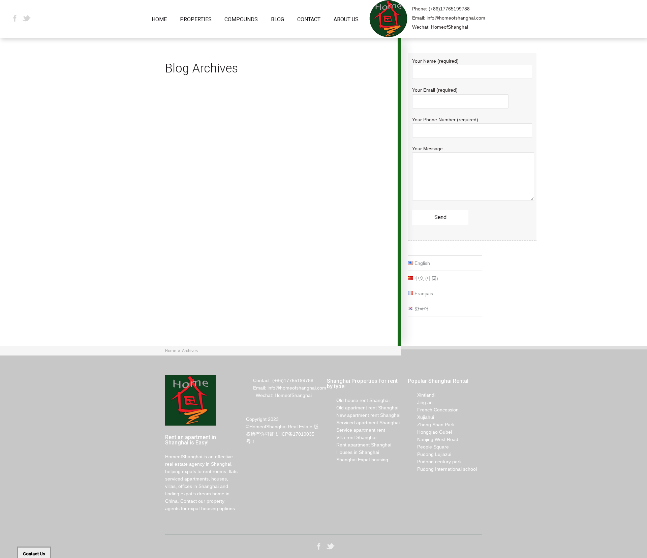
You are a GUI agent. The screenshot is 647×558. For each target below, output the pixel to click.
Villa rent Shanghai (351, 437)
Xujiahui (421, 417)
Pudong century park (435, 461)
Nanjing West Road (433, 439)
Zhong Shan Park (431, 424)
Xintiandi (421, 395)
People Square (428, 447)
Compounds (241, 20)
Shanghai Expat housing (357, 459)
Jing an (420, 402)
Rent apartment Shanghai (359, 444)
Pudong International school (442, 469)
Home (159, 20)
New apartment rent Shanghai (363, 415)
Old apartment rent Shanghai (362, 407)
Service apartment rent (356, 430)
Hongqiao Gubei (430, 432)
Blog (277, 20)
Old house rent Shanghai (358, 400)
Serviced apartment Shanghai (363, 422)
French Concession (433, 409)
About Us (346, 20)
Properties (196, 20)
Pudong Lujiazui (429, 454)
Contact (308, 20)
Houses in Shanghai (353, 452)
